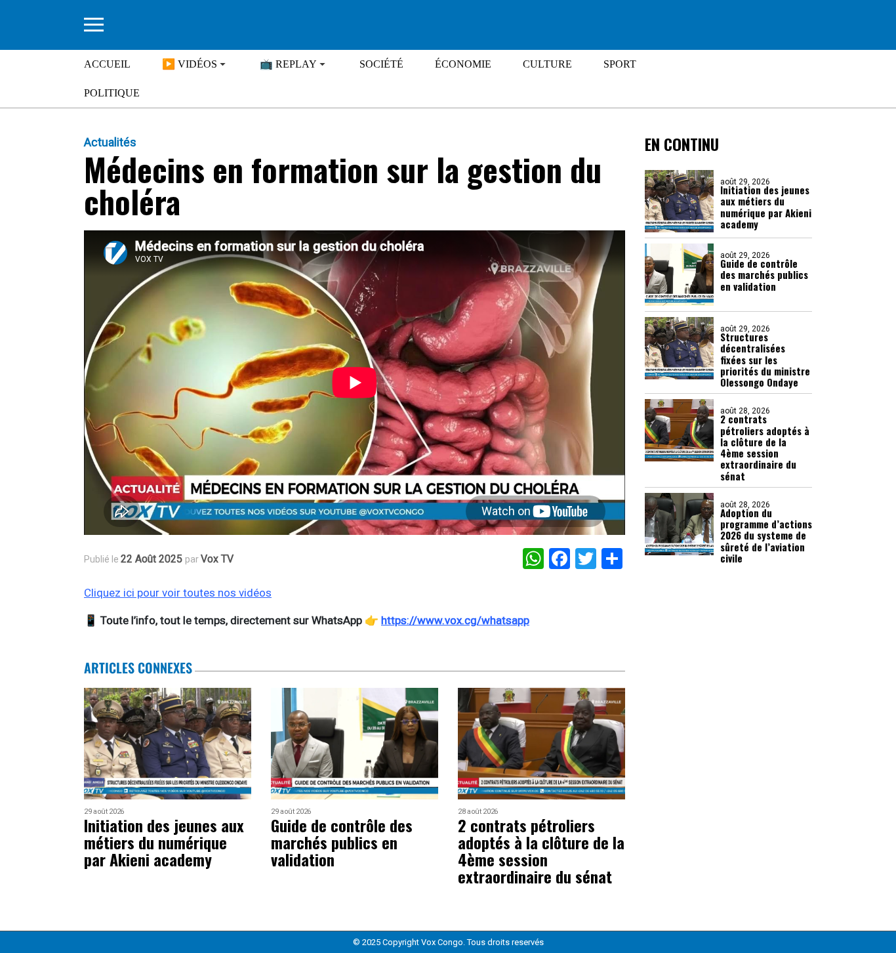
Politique (112, 92)
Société (381, 64)
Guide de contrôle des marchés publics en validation (764, 275)
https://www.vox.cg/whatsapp (455, 620)
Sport (619, 64)
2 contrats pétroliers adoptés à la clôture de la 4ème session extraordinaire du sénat (764, 447)
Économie (463, 64)
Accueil (107, 64)
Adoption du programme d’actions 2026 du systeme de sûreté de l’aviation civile (766, 535)
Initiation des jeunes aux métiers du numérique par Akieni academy (765, 207)
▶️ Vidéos (189, 64)
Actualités (110, 142)
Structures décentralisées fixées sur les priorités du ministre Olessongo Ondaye (765, 359)
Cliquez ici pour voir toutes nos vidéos (178, 592)
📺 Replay (288, 64)
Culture (547, 64)
